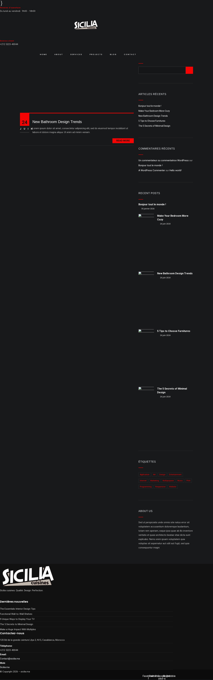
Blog (113, 54)
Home (43, 54)
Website (172, 487)
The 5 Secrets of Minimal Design (154, 126)
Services (76, 54)
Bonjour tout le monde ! (149, 106)
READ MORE (123, 140)
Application (144, 474)
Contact (130, 54)
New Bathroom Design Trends (57, 122)
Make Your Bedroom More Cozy (154, 111)
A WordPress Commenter (151, 170)
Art (154, 474)
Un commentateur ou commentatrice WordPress (163, 160)
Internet (143, 481)
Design (162, 474)
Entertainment (175, 474)
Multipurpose (168, 481)
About (58, 54)
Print (188, 481)
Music (180, 481)
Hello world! (175, 170)
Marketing (154, 481)
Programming (146, 487)
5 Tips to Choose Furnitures (151, 121)
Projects (96, 54)
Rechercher (148, 57)
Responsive (160, 487)
